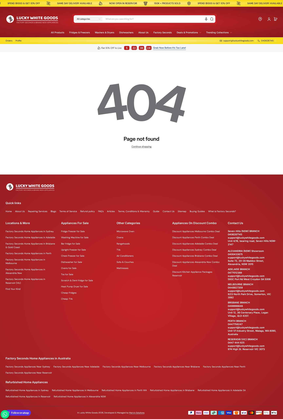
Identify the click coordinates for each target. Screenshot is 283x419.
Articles (111, 211)
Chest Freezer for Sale (72, 255)
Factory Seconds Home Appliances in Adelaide (30, 237)
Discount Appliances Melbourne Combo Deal (196, 231)
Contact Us (168, 211)
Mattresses (122, 268)
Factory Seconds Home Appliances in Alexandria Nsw (25, 271)
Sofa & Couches (125, 262)
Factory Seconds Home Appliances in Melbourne (25, 261)
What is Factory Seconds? (222, 211)
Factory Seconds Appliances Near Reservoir (29, 372)
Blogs (53, 211)
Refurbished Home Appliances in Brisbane (172, 390)
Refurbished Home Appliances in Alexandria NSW (80, 396)
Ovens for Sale (68, 268)
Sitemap (182, 211)
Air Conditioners (125, 255)
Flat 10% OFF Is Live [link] (126, 48)
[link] (189, 32)
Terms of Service (68, 211)
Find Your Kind (13, 288)
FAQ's (101, 211)
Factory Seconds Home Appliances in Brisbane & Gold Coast (30, 245)
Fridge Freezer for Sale (73, 231)
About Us (20, 211)
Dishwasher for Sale (71, 262)
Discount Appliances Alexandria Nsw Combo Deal (195, 264)
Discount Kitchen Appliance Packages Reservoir (192, 273)
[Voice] (206, 19)
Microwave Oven (125, 231)
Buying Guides (197, 211)
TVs (118, 249)
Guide (156, 211)
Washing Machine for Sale (74, 237)
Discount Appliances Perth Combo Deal (193, 237)
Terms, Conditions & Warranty (134, 211)
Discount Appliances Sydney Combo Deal (194, 249)
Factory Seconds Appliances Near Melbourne (127, 366)
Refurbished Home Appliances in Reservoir (28, 396)
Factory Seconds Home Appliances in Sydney (30, 231)
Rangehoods (123, 243)
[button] (88, 19)
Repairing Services (37, 211)
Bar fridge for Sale (70, 243)
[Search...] (211, 19)
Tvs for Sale (67, 274)
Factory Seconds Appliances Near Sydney (28, 366)
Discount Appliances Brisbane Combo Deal (195, 255)
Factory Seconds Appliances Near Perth (224, 366)
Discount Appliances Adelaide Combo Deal (195, 243)
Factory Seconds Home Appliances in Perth (28, 253)
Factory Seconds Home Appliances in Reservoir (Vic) (25, 281)
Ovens (120, 237)
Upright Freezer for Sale (73, 249)
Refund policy (87, 211)
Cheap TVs (67, 298)
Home (9, 211)
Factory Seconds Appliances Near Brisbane (177, 366)
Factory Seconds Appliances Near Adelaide (76, 366)
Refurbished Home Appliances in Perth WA (124, 390)
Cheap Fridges (68, 292)
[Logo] (32, 19)
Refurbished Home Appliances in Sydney (27, 390)
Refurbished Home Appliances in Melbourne (75, 390)
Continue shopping (141, 146)
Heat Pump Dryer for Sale (74, 286)
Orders (9, 40)
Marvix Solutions (136, 412)
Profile (18, 40)
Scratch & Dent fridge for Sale (77, 280)
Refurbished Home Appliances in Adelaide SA (222, 390)
